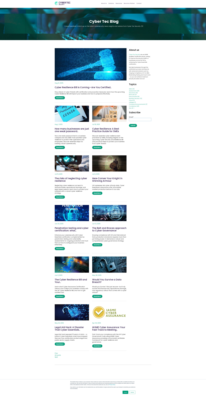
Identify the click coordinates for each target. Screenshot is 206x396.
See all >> (131, 108)
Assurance (133, 93)
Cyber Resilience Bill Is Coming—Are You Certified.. (83, 87)
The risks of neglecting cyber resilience (71, 179)
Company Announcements (138, 104)
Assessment (134, 91)
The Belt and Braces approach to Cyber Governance (109, 229)
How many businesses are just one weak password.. (72, 130)
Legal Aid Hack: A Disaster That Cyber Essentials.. (69, 328)
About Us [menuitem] (104, 3)
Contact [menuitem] (138, 3)
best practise (134, 96)
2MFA (131, 89)
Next (56, 357)
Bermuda (133, 94)
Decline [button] (132, 392)
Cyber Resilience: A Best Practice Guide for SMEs (105, 130)
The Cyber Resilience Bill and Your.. (71, 281)
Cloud (132, 100)
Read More (59, 98)
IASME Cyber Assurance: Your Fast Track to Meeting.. (108, 328)
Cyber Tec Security (134, 54)
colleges (132, 102)
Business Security (135, 98)
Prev (56, 353)
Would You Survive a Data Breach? (106, 281)
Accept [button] (125, 392)
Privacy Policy (112, 384)
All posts (58, 355)
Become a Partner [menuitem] (129, 3)
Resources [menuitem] (119, 3)
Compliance (134, 106)
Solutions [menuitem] (111, 3)
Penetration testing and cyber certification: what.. (72, 229)
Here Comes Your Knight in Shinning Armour (107, 179)
